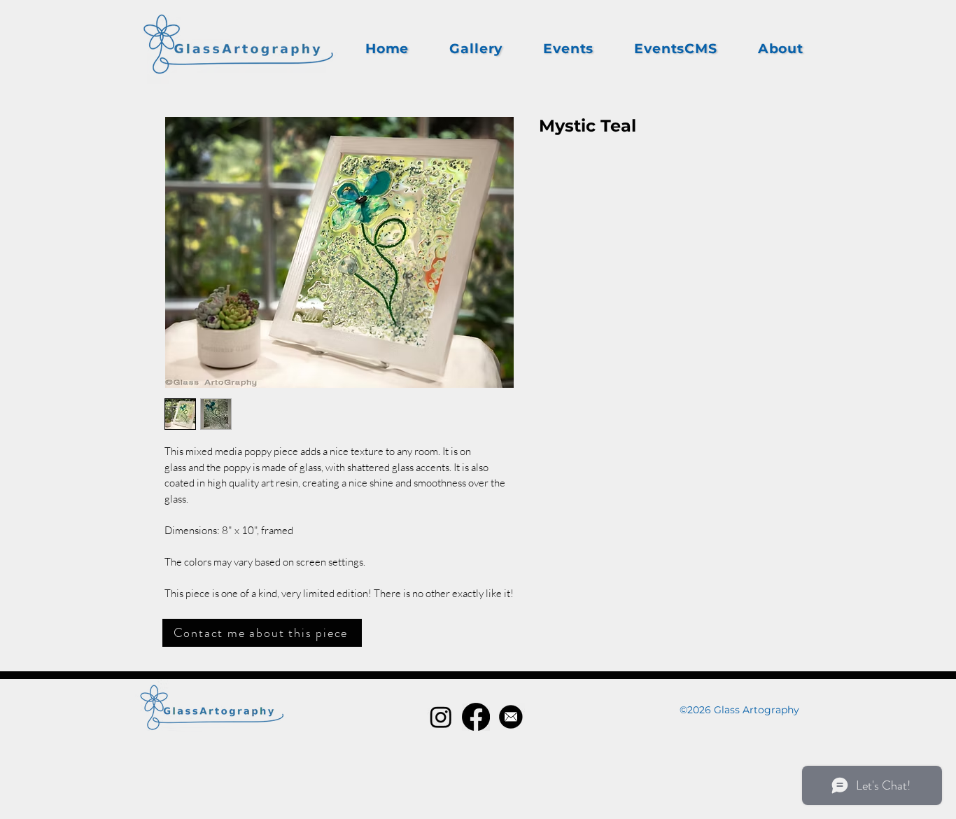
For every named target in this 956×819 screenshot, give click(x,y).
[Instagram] (441, 717)
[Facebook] (476, 717)
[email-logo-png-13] (511, 717)
